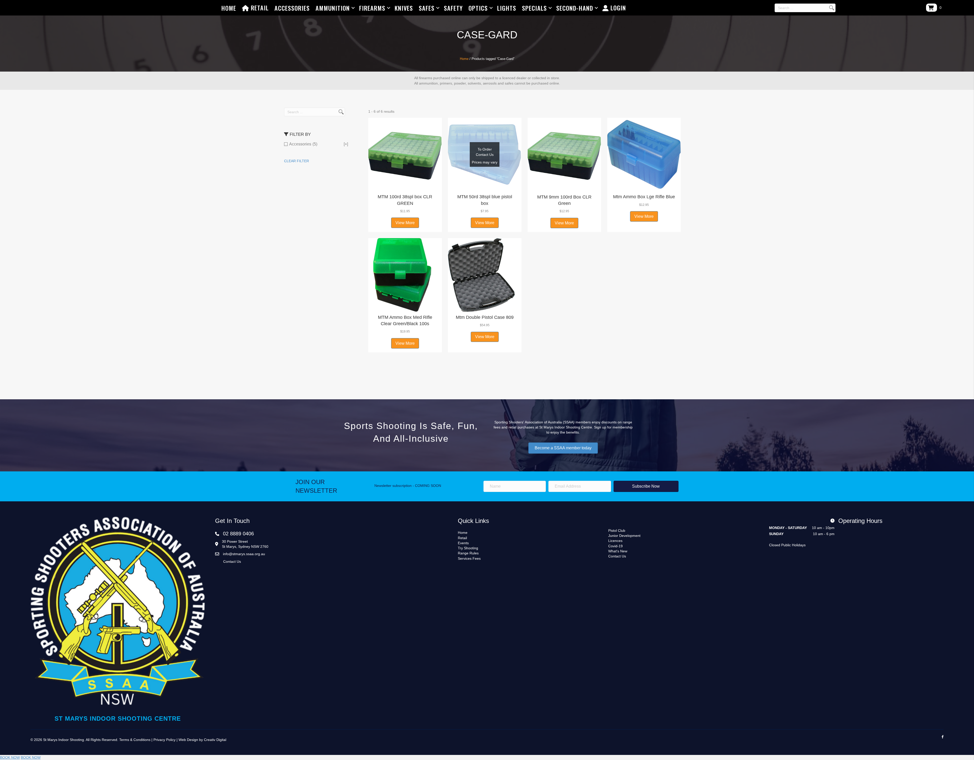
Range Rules (468, 553)
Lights (506, 7)
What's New (617, 551)
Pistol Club (616, 530)
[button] (405, 184)
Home (228, 7)
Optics (478, 7)
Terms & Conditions (134, 740)
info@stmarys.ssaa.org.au (244, 554)
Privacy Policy (164, 740)
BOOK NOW (10, 757)
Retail (259, 7)
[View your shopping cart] (931, 8)
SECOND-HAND (574, 7)
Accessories (292, 7)
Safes (426, 7)
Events (463, 543)
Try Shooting (468, 548)
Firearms (372, 7)
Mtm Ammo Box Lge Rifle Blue (644, 196)
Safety (453, 7)
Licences (615, 541)
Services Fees (469, 558)
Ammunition (333, 7)
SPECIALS (534, 7)
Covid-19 (615, 546)
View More (405, 223)
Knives (404, 7)
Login (617, 7)
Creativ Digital (215, 740)
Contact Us (232, 561)
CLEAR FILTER (296, 161)
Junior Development (624, 536)
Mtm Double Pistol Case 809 (485, 317)
